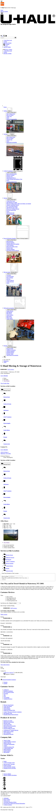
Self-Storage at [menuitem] (11, 202)
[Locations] (6, 36)
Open (2, 10)
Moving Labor (14, 272)
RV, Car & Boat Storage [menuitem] (12, 206)
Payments (6, 693)
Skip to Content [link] (4, 11)
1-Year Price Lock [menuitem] (8, 40)
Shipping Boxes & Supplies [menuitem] (12, 244)
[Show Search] (4, 36)
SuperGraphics (7, 751)
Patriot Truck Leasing (8, 731)
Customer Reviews (8, 698)
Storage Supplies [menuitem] (10, 214)
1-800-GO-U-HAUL (9, 672)
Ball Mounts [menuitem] (9, 312)
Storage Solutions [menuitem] (10, 249)
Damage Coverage (8, 727)
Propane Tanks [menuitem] (9, 354)
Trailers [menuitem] (5, 110)
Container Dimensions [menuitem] (11, 181)
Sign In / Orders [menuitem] (7, 47)
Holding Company (10, 741)
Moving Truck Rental (8, 705)
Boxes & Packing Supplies (22, 238)
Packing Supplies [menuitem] (10, 242)
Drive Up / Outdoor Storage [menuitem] (12, 209)
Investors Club (9, 747)
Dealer (5, 761)
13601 (5, 362)
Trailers (9, 110)
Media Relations (7, 749)
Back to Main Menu (11, 112)
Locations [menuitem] (7, 44)
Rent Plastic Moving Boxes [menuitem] (12, 250)
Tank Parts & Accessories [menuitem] (12, 355)
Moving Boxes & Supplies (10, 726)
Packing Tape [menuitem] (9, 248)
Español (5, 683)
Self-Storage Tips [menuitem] (10, 212)
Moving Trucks (7, 390)
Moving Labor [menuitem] (7, 272)
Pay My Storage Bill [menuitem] (11, 210)
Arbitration (6, 798)
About (7, 740)
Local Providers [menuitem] (10, 276)
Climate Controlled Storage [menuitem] (12, 205)
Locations (8, 804)
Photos (6, 380)
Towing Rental (7, 709)
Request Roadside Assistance (9, 679)
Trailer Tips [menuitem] (9, 116)
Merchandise (6, 752)
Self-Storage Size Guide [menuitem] (12, 207)
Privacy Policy (7, 799)
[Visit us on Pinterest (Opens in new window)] (4, 783)
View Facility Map (5, 383)
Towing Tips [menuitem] (9, 139)
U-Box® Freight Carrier (9, 762)
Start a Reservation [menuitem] (10, 113)
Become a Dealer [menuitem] (7, 43)
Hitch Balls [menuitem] (9, 316)
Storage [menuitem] (5, 198)
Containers (18, 171)
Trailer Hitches (7, 430)
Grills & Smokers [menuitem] (10, 351)
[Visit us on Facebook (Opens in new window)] (4, 778)
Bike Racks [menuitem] (9, 313)
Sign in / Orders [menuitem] (8, 49)
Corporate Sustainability (9, 744)
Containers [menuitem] (8, 171)
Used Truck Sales (8, 724)
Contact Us (6, 689)
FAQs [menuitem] (7, 117)
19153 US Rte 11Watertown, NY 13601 (6, 453)
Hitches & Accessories (20, 308)
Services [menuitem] (8, 279)
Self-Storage (6, 410)
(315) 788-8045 (4, 375)
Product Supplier (7, 765)
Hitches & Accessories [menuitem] (11, 119)
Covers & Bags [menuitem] (9, 245)
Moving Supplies (7, 423)
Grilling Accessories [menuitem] (11, 350)
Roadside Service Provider (10, 768)
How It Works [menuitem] (9, 277)
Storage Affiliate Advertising (10, 775)
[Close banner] (2, 1)
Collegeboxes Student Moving (11, 730)
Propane (10, 345)
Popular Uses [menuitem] (9, 176)
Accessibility (6, 697)
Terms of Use (7, 800)
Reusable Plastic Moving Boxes (11, 714)
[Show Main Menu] (2, 13)
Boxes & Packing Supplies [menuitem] (10, 238)
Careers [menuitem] (5, 41)
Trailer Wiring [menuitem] (9, 319)
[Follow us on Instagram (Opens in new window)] (4, 780)
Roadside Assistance (8, 691)
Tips (4, 695)
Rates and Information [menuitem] (11, 174)
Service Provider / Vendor (9, 766)
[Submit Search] (15, 38)
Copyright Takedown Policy (10, 802)
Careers (5, 745)
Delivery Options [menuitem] (10, 175)
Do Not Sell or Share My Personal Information (14, 803)
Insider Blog (8, 748)
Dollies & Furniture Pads (9, 710)
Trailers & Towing (7, 403)
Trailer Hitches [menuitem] (9, 311)
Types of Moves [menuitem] (10, 280)
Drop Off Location (8, 578)
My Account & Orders (9, 692)
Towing (5, 134)
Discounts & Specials (8, 734)
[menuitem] (30, 137)
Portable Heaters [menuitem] (10, 352)
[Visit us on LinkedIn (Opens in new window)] (4, 785)
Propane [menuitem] (6, 345)
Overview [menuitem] (8, 275)
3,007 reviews (10, 369)
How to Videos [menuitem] (9, 115)
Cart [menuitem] (6, 45)
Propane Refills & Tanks (9, 728)
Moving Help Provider (9, 764)
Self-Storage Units (8, 713)
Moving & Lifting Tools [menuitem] (12, 246)
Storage (9, 198)
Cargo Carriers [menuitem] (9, 315)
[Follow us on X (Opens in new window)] (4, 787)
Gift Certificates (7, 732)
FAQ (5, 696)
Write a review (4, 614)
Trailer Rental (7, 707)
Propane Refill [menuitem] (9, 348)
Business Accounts (8, 720)
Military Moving (7, 743)
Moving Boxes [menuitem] (9, 241)
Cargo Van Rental (8, 706)
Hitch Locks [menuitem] (9, 317)
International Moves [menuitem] (11, 177)
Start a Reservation (10, 137)
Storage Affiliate (7, 774)
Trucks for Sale (7, 443)
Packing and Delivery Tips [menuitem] (14, 179)
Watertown (6, 361)
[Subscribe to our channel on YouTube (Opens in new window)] (5, 789)
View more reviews (5, 664)
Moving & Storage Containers (13, 712)
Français (5, 682)
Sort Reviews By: (5, 603)
